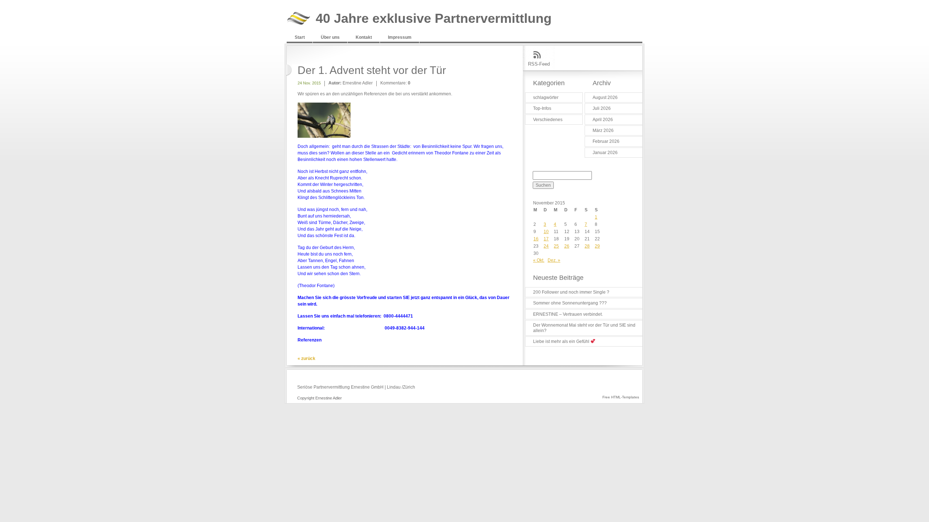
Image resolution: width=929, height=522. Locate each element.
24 (546, 246)
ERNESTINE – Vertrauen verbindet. (568, 314)
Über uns (330, 37)
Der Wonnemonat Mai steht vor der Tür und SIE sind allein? (584, 328)
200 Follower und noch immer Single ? (571, 292)
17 (546, 238)
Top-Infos (542, 108)
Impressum (400, 37)
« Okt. (538, 260)
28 (587, 246)
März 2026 (603, 130)
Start (300, 37)
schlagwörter (545, 97)
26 (566, 246)
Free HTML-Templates (620, 397)
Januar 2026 (605, 152)
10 (546, 231)
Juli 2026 (602, 108)
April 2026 (603, 119)
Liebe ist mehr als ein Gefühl (561, 341)
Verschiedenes (547, 119)
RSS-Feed (539, 64)
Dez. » (554, 260)
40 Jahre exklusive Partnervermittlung (434, 19)
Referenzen (310, 340)
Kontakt (364, 37)
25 (556, 246)
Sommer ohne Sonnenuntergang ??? (570, 303)
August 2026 (605, 97)
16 (536, 238)
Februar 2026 (606, 141)
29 (597, 246)
